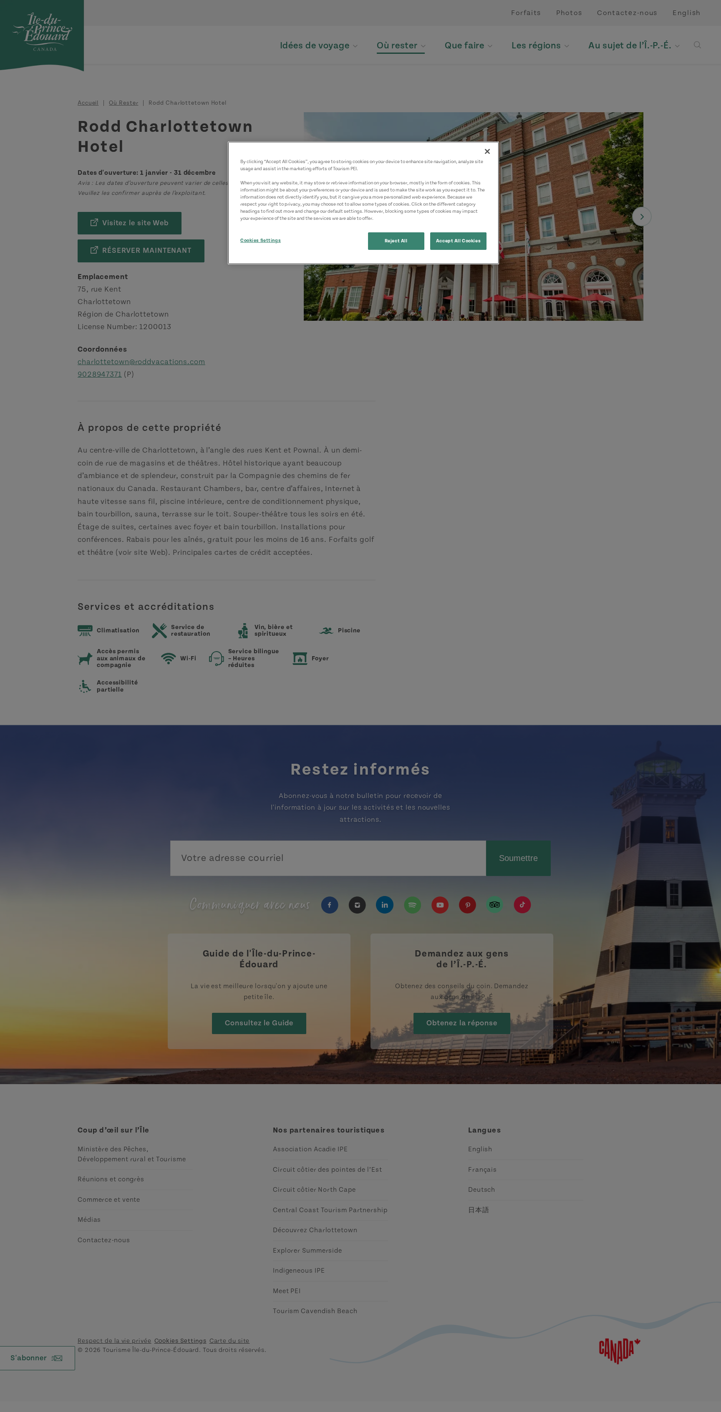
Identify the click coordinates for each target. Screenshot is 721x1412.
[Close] (487, 151)
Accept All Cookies (458, 241)
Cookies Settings (260, 240)
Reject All (396, 241)
